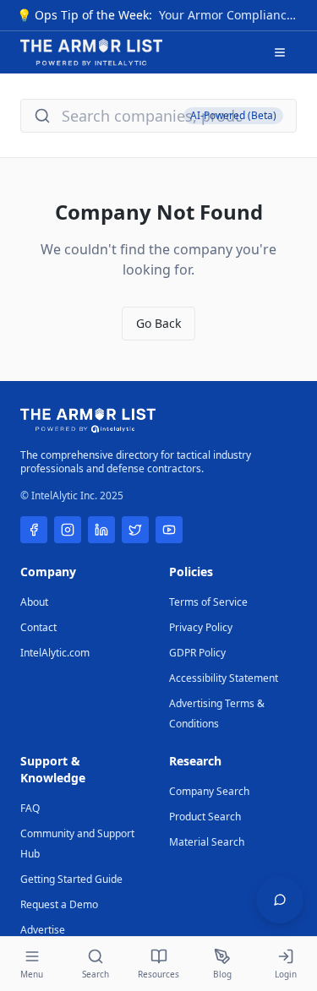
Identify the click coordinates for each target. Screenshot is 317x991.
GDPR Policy (197, 652)
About (34, 602)
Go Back (158, 323)
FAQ (30, 808)
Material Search (206, 842)
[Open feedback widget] (279, 899)
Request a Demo (59, 904)
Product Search (205, 816)
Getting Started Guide (71, 879)
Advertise (42, 930)
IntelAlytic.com (55, 652)
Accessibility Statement (223, 678)
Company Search (209, 791)
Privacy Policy (200, 627)
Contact (38, 627)
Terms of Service (208, 602)
